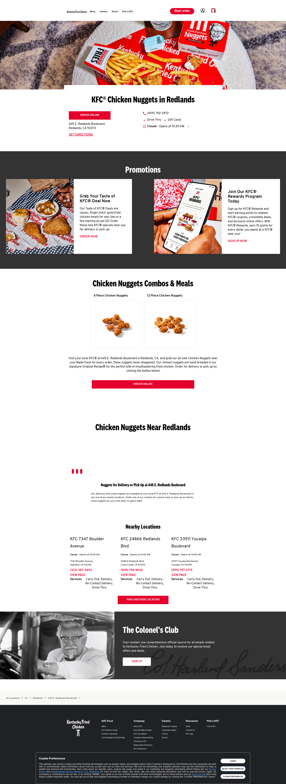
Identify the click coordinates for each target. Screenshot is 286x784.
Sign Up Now (237, 241)
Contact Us (190, 730)
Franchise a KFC (140, 741)
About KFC (138, 726)
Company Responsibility (143, 738)
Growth (165, 738)
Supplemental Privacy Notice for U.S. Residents (75, 771)
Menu (104, 726)
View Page (77, 575)
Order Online (89, 115)
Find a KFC (211, 726)
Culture (165, 734)
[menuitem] (92, 12)
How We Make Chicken (143, 730)
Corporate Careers (169, 730)
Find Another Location (143, 599)
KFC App (189, 734)
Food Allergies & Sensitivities (113, 738)
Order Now (89, 236)
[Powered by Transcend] (44, 779)
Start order (182, 11)
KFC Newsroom (140, 749)
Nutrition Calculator (109, 734)
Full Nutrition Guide (109, 730)
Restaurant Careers (169, 726)
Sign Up (137, 661)
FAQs (188, 726)
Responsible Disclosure (143, 745)
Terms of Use (198, 774)
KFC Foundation (140, 734)
